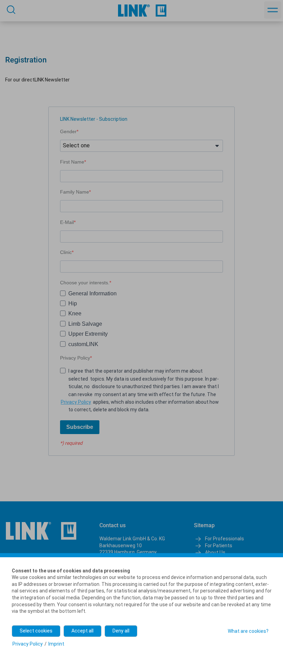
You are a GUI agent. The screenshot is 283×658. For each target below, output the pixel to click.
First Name (72, 162)
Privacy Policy (75, 358)
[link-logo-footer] (41, 531)
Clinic (66, 252)
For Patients (218, 545)
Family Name (74, 192)
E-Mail (67, 222)
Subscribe (79, 427)
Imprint (56, 644)
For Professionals (224, 538)
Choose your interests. (84, 282)
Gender (68, 131)
